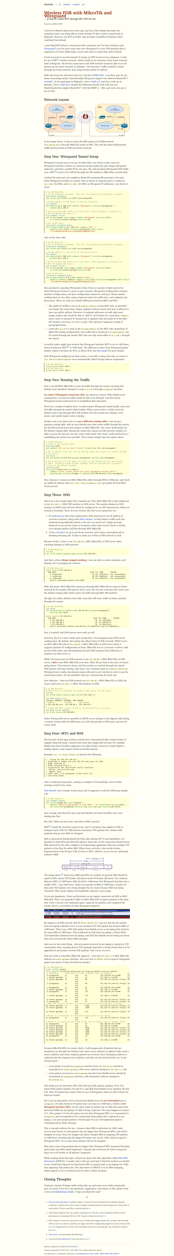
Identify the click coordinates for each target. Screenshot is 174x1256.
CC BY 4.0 (64, 1249)
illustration (65, 1238)
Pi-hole (60, 532)
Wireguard (49, 48)
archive (66, 4)
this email (101, 350)
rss (83, 4)
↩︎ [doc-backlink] (90, 1208)
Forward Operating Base (58, 1201)
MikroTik (98, 74)
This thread (49, 790)
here (101, 1215)
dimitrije (48, 4)
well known (58, 515)
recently (48, 81)
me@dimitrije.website (63, 1191)
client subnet (85, 518)
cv (60, 4)
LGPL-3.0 (77, 1249)
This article (53, 1234)
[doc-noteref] (57, 60)
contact (76, 4)
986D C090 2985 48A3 (109, 1253)
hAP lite (65, 84)
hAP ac (95, 81)
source (74, 1246)
